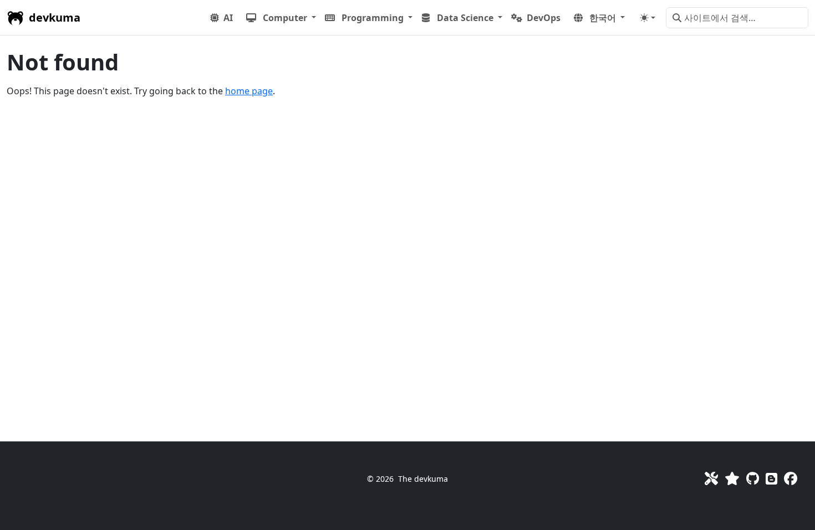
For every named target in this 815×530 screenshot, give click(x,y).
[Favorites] (732, 478)
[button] (281, 18)
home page (249, 91)
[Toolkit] (711, 478)
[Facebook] (790, 478)
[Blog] (771, 478)
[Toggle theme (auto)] (647, 18)
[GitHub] (752, 478)
